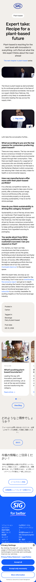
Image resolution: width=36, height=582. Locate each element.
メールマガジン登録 (18, 482)
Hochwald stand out (9, 267)
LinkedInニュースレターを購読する (18, 490)
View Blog (18, 405)
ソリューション (7, 525)
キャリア (5, 537)
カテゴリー (6, 528)
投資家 (4, 535)
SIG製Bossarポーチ (26, 532)
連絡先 (18, 442)
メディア (5, 540)
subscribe (5, 291)
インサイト (6, 542)
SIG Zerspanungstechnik (26, 536)
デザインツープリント (26, 529)
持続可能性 (6, 530)
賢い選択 (22, 540)
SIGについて (6, 532)
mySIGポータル (24, 525)
